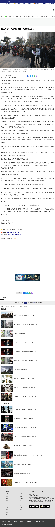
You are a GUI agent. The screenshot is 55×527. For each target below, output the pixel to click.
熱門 (17, 16)
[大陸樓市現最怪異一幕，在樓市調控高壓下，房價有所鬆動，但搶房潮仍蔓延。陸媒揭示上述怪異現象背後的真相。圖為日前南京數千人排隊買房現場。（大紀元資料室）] (27, 50)
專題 (7, 509)
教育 (21, 505)
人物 (7, 514)
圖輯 (21, 509)
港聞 (21, 16)
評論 (45, 16)
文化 (21, 496)
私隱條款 (22, 521)
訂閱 (34, 302)
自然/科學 (20, 498)
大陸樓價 (7, 306)
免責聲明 (16, 521)
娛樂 (21, 507)
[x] (39, 491)
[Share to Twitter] (30, 76)
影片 (7, 493)
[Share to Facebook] (28, 76)
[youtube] (42, 491)
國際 (29, 16)
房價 (30, 306)
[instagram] (30, 491)
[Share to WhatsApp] (34, 76)
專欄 (42, 16)
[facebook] (33, 491)
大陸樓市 (20, 306)
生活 (49, 16)
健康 (53, 16)
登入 (25, 302)
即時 (13, 16)
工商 (21, 512)
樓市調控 (13, 306)
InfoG (37, 16)
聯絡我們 (10, 521)
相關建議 (4, 521)
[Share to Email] (36, 76)
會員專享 (8, 16)
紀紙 (21, 500)
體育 (21, 502)
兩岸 (25, 16)
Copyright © (28, 521)
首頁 (2, 16)
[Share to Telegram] (32, 76)
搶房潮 (25, 306)
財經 (33, 16)
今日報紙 (7, 491)
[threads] (36, 491)
